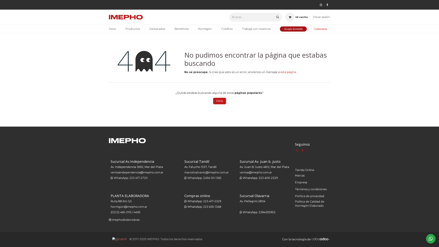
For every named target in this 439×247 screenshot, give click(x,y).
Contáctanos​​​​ (320, 28)
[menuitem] (112, 29)
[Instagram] (321, 5)
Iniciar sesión (321, 17)
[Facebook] (327, 5)
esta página (288, 72)
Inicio (219, 101)
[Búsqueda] (277, 17)
